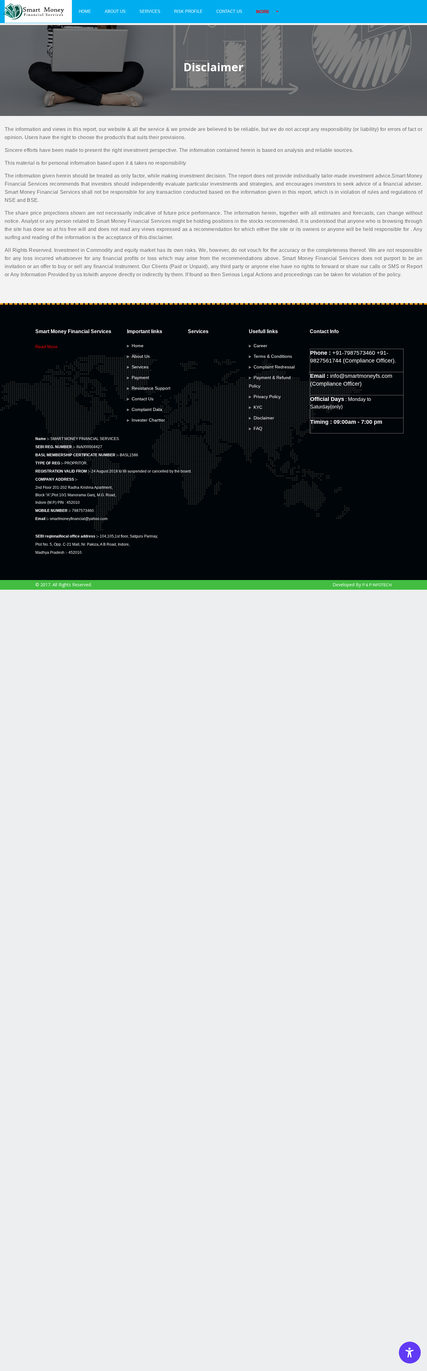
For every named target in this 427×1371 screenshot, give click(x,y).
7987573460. (83, 510)
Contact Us (229, 11)
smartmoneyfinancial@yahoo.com (79, 519)
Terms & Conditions (273, 356)
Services (149, 11)
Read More (46, 346)
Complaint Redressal (274, 366)
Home (85, 11)
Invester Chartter (148, 420)
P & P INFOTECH (377, 585)
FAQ (258, 428)
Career (260, 345)
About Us (115, 11)
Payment (140, 377)
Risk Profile (188, 11)
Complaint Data (147, 409)
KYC (258, 407)
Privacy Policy (267, 396)
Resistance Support (151, 388)
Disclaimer (264, 417)
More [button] (262, 11)
